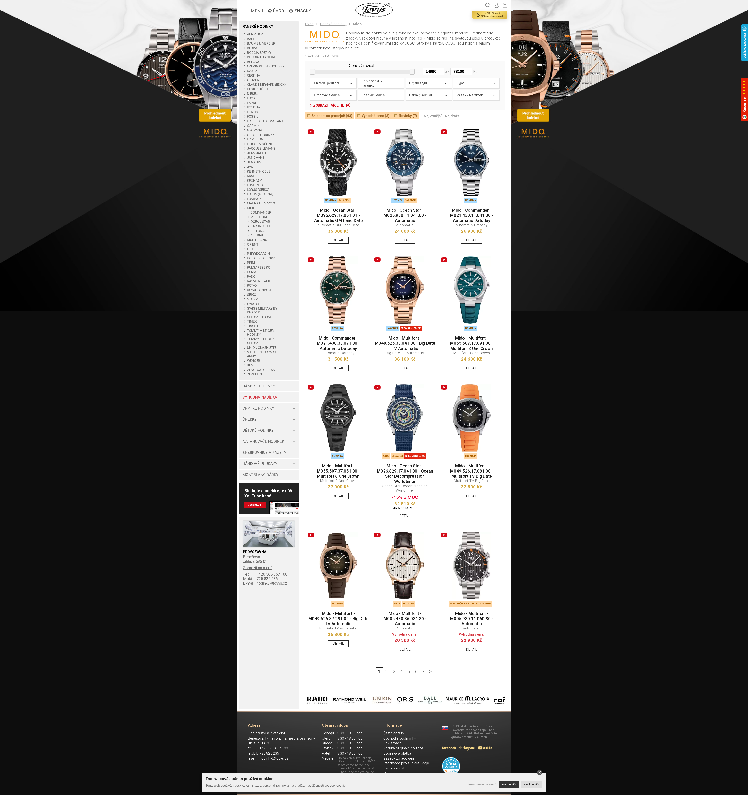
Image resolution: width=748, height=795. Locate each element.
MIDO (251, 208)
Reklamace (392, 743)
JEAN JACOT (256, 153)
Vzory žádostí (394, 768)
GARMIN (253, 126)
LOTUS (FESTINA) (260, 194)
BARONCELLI (260, 226)
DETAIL (338, 240)
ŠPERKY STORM (259, 317)
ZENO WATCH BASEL (262, 370)
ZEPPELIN (254, 374)
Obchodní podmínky (399, 738)
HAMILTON (255, 139)
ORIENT (252, 244)
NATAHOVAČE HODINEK (263, 441)
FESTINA (253, 107)
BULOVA (253, 62)
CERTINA (253, 75)
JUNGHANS (256, 157)
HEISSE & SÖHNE (260, 144)
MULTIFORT (259, 217)
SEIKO (251, 295)
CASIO (252, 71)
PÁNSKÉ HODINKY (258, 26)
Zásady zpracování (398, 758)
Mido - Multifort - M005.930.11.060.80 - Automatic (471, 618)
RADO (251, 276)
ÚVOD (278, 10)
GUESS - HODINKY (260, 135)
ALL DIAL (257, 235)
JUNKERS (254, 162)
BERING (252, 48)
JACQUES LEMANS (261, 148)
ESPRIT (252, 103)
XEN (250, 365)
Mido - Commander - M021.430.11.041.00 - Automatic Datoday (471, 215)
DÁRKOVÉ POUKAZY (260, 463)
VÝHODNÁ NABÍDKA (260, 397)
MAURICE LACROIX (261, 203)
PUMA (251, 272)
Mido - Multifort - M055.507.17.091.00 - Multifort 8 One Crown (471, 343)
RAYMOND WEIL (259, 281)
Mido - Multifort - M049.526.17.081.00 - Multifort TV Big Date (471, 471)
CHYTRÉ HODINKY (258, 408)
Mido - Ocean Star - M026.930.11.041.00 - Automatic (405, 215)
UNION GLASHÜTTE (261, 348)
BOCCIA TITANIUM (261, 57)
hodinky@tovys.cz (265, 583)
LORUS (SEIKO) (258, 190)
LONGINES (255, 185)
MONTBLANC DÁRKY (261, 475)
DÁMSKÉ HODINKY (259, 386)
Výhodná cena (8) (375, 116)
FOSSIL (252, 116)
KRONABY (254, 180)
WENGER (253, 361)
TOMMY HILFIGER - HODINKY (261, 332)
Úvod (309, 24)
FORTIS (252, 112)
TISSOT (252, 326)
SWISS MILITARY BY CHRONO (262, 310)
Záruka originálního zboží (403, 748)
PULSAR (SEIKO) (259, 267)
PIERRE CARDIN (258, 253)
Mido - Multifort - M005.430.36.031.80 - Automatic (405, 618)
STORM (252, 299)
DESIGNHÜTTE (258, 89)
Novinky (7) (408, 116)
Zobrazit (255, 505)
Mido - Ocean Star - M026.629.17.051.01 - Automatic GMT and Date (338, 215)
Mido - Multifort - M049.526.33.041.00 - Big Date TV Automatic (405, 343)
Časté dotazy (393, 733)
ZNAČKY (302, 10)
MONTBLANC (257, 240)
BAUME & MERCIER (261, 43)
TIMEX (252, 321)
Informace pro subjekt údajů (406, 763)
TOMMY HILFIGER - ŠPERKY (261, 341)
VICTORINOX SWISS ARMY (262, 354)
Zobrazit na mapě (257, 568)
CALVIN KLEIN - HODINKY (266, 66)
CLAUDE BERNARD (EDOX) (266, 84)
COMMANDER (261, 212)
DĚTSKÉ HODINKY (258, 430)
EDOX (251, 98)
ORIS (250, 249)
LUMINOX (254, 199)
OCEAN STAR (260, 222)
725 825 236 (260, 579)
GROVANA (254, 130)
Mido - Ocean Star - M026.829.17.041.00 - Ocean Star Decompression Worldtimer (405, 473)
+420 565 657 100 (265, 574)
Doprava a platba (397, 753)
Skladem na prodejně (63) (331, 116)
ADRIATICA (255, 34)
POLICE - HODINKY (261, 258)
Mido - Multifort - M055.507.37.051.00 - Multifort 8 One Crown (338, 471)
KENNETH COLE (258, 171)
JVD (250, 167)
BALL (251, 39)
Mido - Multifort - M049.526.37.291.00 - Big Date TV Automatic (338, 618)
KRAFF (252, 176)
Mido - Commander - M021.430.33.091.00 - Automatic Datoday (338, 343)
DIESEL (252, 94)
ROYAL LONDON (259, 290)
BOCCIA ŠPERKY (259, 53)
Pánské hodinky (333, 24)
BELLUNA (258, 231)
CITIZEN (253, 80)
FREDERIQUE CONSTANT (265, 121)
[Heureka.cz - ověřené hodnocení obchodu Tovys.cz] (451, 766)
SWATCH (253, 304)
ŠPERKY (250, 419)
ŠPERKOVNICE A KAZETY (264, 452)
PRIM (251, 263)
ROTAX (252, 285)
